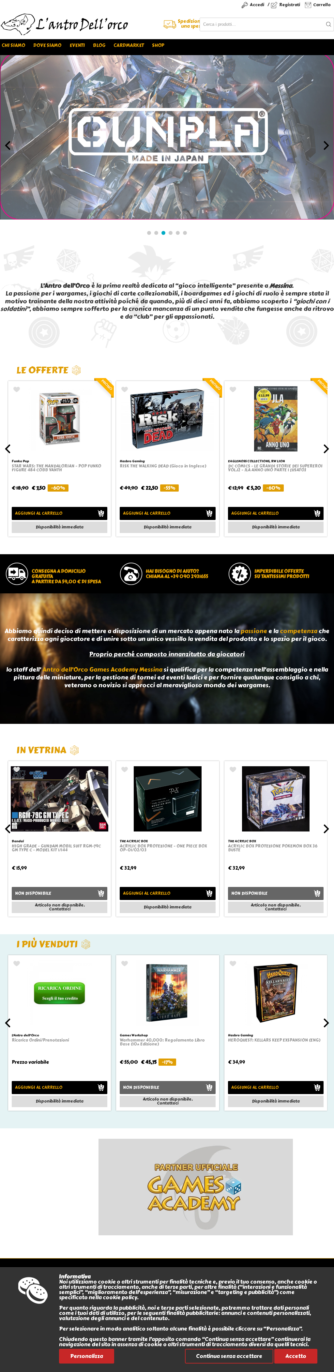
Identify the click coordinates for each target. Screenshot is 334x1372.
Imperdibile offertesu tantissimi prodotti (281, 574)
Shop (158, 45)
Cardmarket (129, 45)
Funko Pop (20, 461)
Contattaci (59, 909)
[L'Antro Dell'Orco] (83, 24)
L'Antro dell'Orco (25, 1035)
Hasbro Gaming (132, 461)
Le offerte (42, 370)
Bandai (18, 841)
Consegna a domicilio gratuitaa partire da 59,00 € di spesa (66, 576)
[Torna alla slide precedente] (7, 145)
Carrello (322, 5)
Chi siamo (13, 45)
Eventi (77, 45)
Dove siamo (47, 45)
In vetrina (41, 750)
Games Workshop (134, 1035)
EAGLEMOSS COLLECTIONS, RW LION (256, 461)
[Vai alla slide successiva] (326, 145)
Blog (99, 45)
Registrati (289, 5)
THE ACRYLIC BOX (134, 841)
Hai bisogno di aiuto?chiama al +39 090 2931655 (177, 574)
